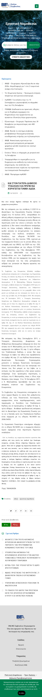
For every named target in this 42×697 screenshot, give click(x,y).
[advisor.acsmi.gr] (31, 511)
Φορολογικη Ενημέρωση (29, 50)
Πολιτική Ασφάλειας (13, 675)
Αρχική (10, 28)
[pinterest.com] (21, 511)
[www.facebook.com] (15, 511)
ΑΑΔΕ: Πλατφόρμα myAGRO (15, 174)
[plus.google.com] (26, 511)
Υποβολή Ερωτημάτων (21, 661)
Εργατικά (22, 33)
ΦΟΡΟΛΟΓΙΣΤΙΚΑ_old (15, 30)
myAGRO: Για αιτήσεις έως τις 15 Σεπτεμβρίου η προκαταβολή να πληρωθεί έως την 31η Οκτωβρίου (21, 102)
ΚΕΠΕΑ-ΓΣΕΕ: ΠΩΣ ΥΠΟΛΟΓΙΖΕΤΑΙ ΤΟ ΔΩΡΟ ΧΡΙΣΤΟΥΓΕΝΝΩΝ (22, 566)
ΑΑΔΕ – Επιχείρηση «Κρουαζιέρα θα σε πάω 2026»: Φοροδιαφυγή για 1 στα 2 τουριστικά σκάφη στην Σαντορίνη (22, 86)
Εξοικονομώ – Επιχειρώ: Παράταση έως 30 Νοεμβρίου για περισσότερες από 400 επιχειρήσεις (21, 124)
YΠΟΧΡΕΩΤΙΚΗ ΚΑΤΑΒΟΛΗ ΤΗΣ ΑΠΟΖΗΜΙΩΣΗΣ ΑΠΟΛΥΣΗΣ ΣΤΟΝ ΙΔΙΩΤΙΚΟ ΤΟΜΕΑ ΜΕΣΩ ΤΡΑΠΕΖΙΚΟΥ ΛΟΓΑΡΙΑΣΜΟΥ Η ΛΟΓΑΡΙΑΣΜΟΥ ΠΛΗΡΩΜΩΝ (22, 556)
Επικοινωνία (21, 649)
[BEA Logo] (21, 619)
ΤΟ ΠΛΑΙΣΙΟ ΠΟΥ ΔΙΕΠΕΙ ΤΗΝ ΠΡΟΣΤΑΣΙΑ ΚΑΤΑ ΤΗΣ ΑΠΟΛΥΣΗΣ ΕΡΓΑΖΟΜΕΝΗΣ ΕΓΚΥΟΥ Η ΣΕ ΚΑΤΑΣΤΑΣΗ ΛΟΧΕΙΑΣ (21, 593)
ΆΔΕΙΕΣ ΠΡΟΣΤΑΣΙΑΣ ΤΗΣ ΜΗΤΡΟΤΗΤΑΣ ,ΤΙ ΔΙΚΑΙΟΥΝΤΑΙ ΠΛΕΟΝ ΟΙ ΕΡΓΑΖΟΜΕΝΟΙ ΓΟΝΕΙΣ (22, 575)
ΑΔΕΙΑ (16, 499)
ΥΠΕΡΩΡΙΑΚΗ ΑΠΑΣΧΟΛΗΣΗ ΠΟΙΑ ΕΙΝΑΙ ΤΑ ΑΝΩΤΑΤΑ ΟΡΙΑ (22, 584)
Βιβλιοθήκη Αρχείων (23, 28)
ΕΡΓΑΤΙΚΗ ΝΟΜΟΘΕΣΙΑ (27, 499)
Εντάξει (21, 693)
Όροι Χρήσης (29, 675)
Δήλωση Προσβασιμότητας (20, 678)
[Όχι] (39, 689)
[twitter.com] (10, 511)
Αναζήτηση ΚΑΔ (21, 665)
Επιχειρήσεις (21, 53)
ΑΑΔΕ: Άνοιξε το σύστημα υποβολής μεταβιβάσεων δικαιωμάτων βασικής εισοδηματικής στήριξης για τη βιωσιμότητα (22, 133)
